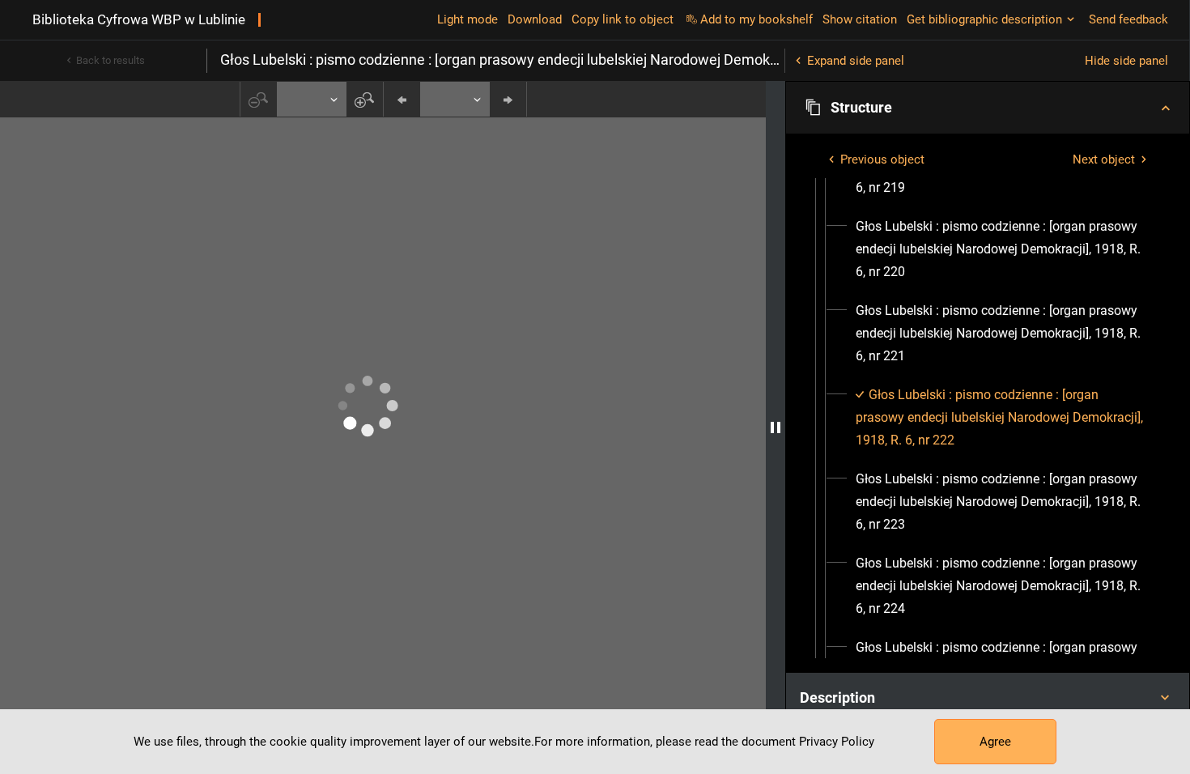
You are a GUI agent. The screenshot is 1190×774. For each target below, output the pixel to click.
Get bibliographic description (984, 19)
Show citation (859, 19)
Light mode (467, 19)
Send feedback (1128, 19)
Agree (995, 741)
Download (535, 19)
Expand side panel (855, 60)
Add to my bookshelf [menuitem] (756, 19)
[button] (987, 108)
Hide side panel (1126, 60)
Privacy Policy (836, 741)
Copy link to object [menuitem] (623, 19)
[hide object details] (775, 427)
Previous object (882, 159)
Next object (1104, 159)
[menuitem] (1002, 249)
